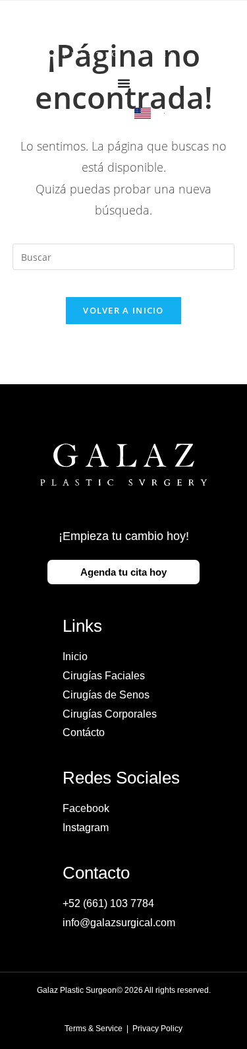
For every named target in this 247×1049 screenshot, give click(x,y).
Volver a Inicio (123, 310)
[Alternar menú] (123, 83)
